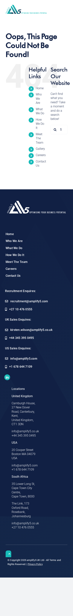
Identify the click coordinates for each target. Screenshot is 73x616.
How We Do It (40, 124)
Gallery (40, 148)
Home (40, 88)
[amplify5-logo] (26, 6)
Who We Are (39, 99)
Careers (41, 155)
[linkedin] (7, 377)
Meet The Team (39, 138)
